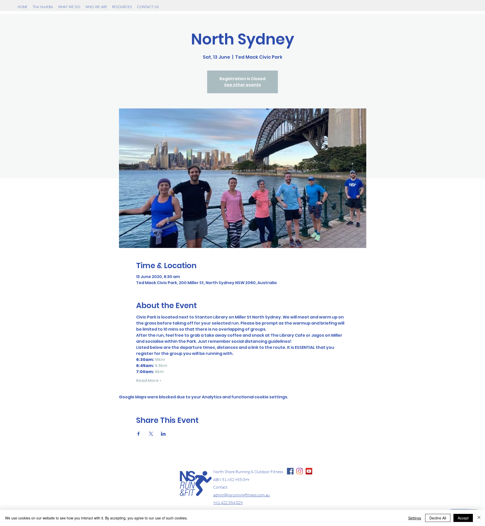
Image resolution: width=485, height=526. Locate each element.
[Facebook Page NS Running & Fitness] (290, 471)
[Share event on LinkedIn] (163, 434)
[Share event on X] (151, 434)
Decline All (437, 517)
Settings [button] (414, 517)
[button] (69, 7)
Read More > (148, 380)
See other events (242, 85)
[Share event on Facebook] (138, 434)
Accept (463, 517)
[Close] (479, 518)
